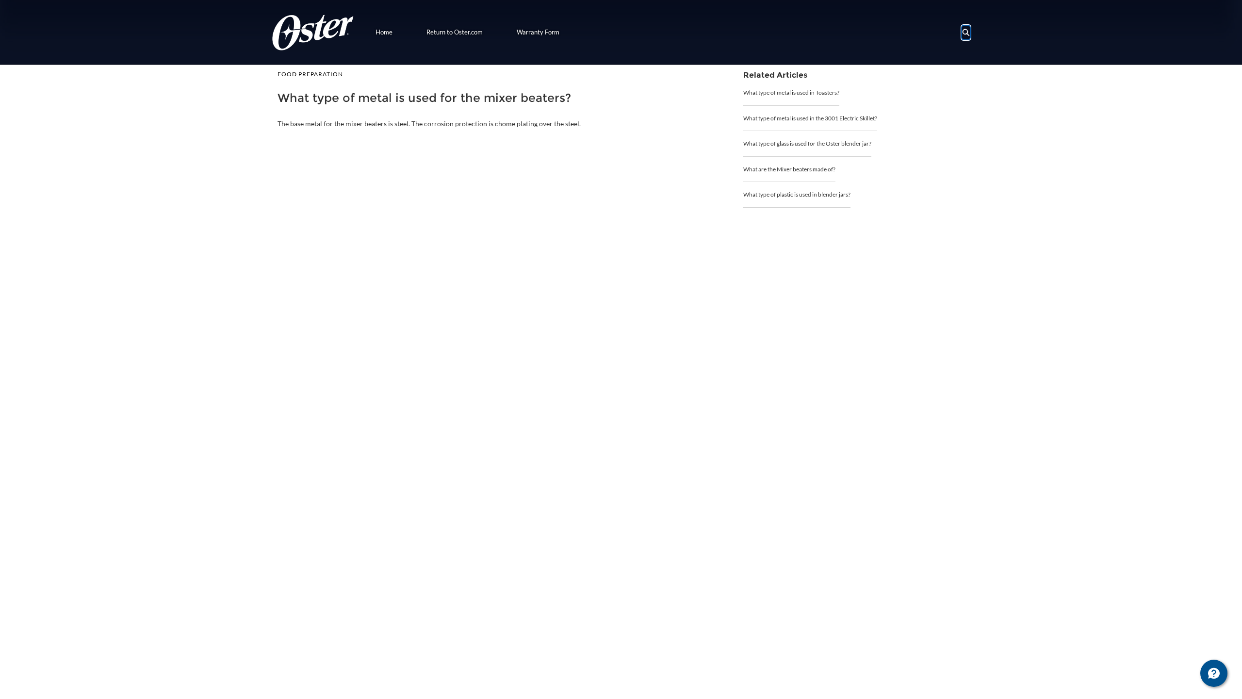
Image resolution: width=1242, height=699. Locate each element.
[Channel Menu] (1213, 673)
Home (384, 32)
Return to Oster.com (454, 32)
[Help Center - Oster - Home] (313, 32)
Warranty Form (538, 32)
